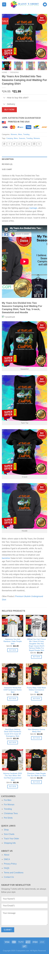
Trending (14, 72)
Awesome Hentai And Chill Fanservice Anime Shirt (13, 690)
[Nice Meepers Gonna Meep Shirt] (36, 716)
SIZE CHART (7, 169)
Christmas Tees (11, 813)
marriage (33, 208)
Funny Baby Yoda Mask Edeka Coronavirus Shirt (36, 690)
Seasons (22, 138)
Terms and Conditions (13, 873)
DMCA (7, 859)
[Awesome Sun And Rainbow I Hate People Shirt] (12, 626)
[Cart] (45, 4)
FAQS (6, 868)
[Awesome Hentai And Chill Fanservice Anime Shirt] (12, 674)
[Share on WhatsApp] (4, 144)
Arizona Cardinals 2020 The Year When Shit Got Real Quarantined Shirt (12, 776)
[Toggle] (4, 98)
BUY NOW (9, 110)
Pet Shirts (8, 818)
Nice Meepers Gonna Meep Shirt (36, 730)
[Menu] (4, 4)
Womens (14, 134)
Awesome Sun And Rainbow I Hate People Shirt (13, 641)
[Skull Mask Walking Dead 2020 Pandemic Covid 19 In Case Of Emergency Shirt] (12, 716)
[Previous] (6, 36)
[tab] (24, 159)
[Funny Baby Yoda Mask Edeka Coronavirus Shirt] (36, 674)
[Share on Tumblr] (39, 144)
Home (4, 72)
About (6, 855)
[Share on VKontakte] (29, 144)
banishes (6, 558)
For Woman (9, 804)
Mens (20, 134)
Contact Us (9, 877)
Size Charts (9, 834)
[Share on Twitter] (14, 144)
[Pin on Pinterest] (24, 144)
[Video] (5, 54)
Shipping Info (10, 843)
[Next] (43, 36)
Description (7, 159)
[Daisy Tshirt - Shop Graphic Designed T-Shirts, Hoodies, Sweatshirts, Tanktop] (24, 4)
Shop (6, 830)
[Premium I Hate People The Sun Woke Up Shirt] (36, 760)
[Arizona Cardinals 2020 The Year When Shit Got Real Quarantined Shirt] (12, 760)
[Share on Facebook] (9, 144)
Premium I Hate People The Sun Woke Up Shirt (36, 774)
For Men (7, 800)
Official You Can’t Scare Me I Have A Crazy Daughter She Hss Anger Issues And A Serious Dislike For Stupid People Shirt (36, 644)
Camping (9, 138)
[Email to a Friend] (19, 144)
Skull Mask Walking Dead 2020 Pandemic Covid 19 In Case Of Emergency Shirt (12, 732)
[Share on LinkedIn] (34, 144)
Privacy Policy (10, 864)
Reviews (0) (7, 164)
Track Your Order (11, 839)
